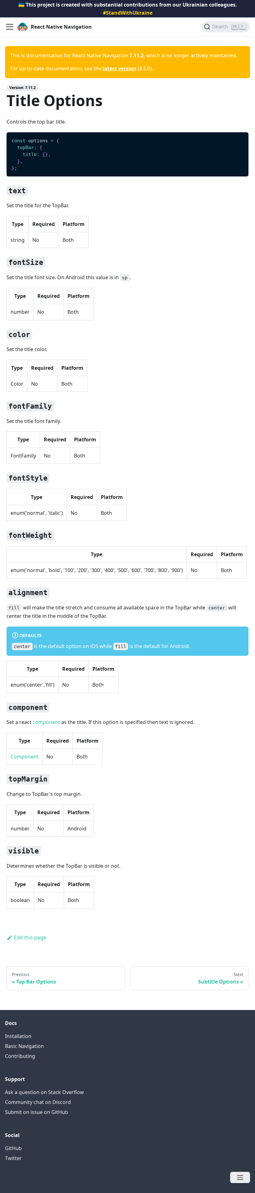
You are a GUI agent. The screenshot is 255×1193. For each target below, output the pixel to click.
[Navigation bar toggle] (9, 26)
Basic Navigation (24, 1046)
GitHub (13, 1148)
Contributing (20, 1056)
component (46, 722)
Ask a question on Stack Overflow (44, 1092)
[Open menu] (240, 1177)
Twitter (13, 1158)
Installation (18, 1036)
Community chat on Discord (38, 1102)
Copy (238, 139)
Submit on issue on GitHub (36, 1112)
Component (25, 756)
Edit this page (30, 937)
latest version (120, 68)
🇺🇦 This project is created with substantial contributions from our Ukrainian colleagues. (127, 8)
